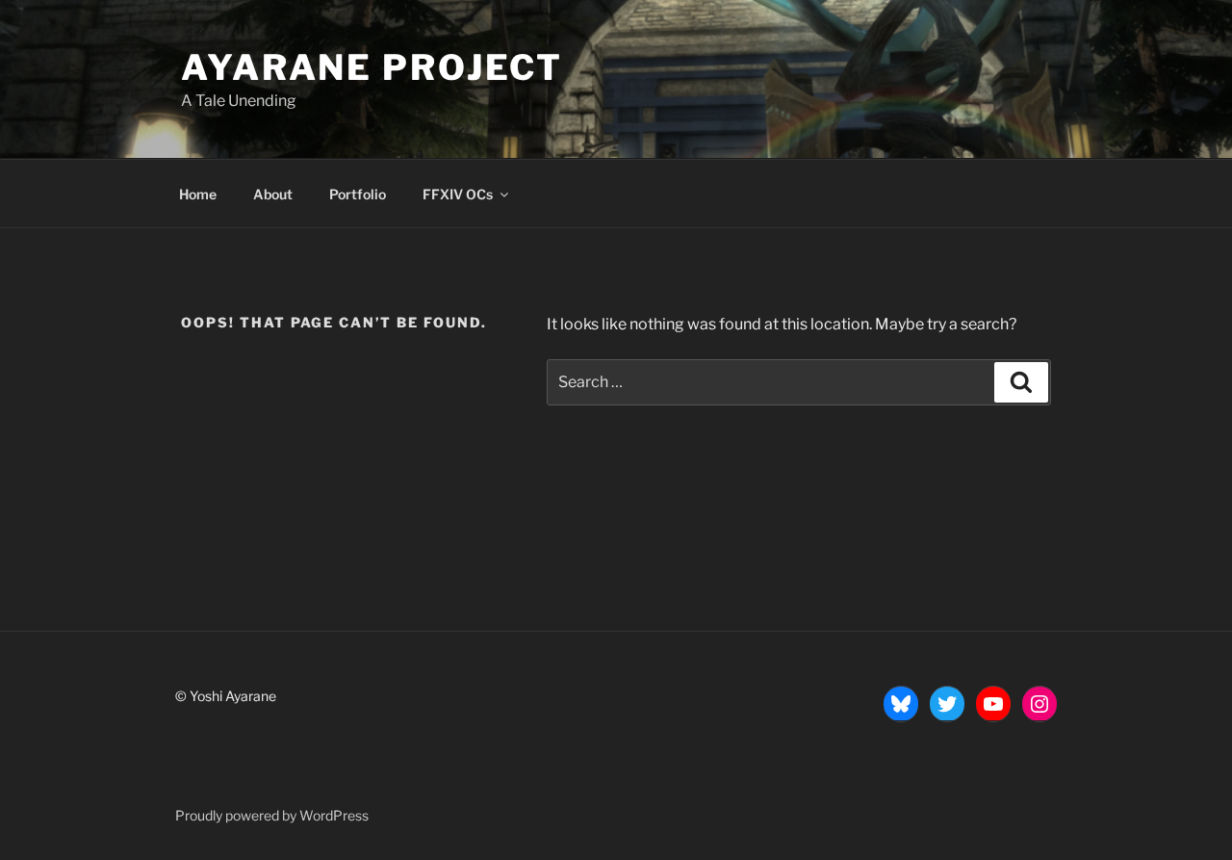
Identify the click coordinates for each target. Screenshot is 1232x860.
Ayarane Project (372, 67)
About (273, 194)
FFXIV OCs (458, 194)
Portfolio (357, 194)
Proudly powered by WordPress (272, 815)
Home (198, 194)
